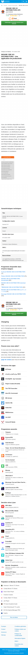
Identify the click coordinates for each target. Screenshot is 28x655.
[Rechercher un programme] (23, 1)
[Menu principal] (26, 1)
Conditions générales (20, 626)
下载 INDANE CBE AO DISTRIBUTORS (12, 287)
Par (14, 14)
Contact (3, 629)
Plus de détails (14, 617)
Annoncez (4, 632)
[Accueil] (1, 5)
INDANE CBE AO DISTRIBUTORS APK (13, 10)
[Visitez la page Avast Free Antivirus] (14, 19)
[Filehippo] (5, 1)
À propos (3, 626)
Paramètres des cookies (19, 645)
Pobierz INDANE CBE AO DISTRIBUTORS (12, 276)
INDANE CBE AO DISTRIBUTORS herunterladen (10, 279)
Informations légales (20, 638)
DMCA (16, 641)
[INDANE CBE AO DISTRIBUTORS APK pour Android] (3, 12)
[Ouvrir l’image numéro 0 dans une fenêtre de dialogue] (7, 167)
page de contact (6, 359)
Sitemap (3, 635)
